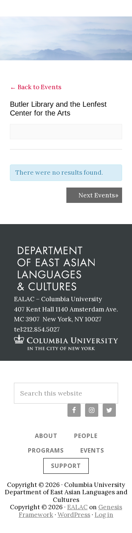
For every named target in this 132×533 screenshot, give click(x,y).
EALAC (77, 507)
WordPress (74, 515)
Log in (104, 515)
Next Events (98, 195)
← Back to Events (35, 87)
